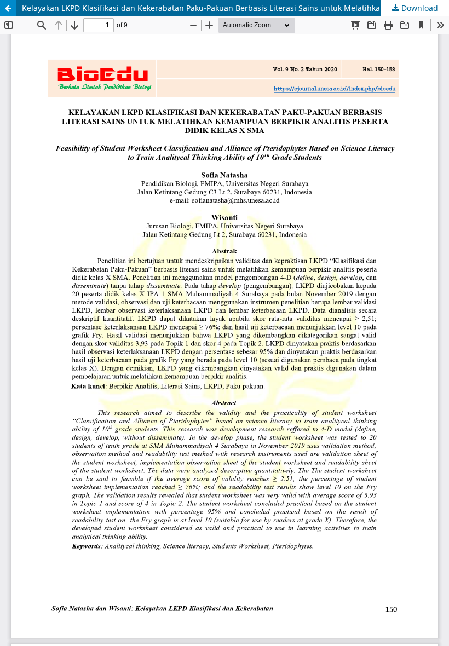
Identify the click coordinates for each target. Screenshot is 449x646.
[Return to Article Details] (8, 8)
